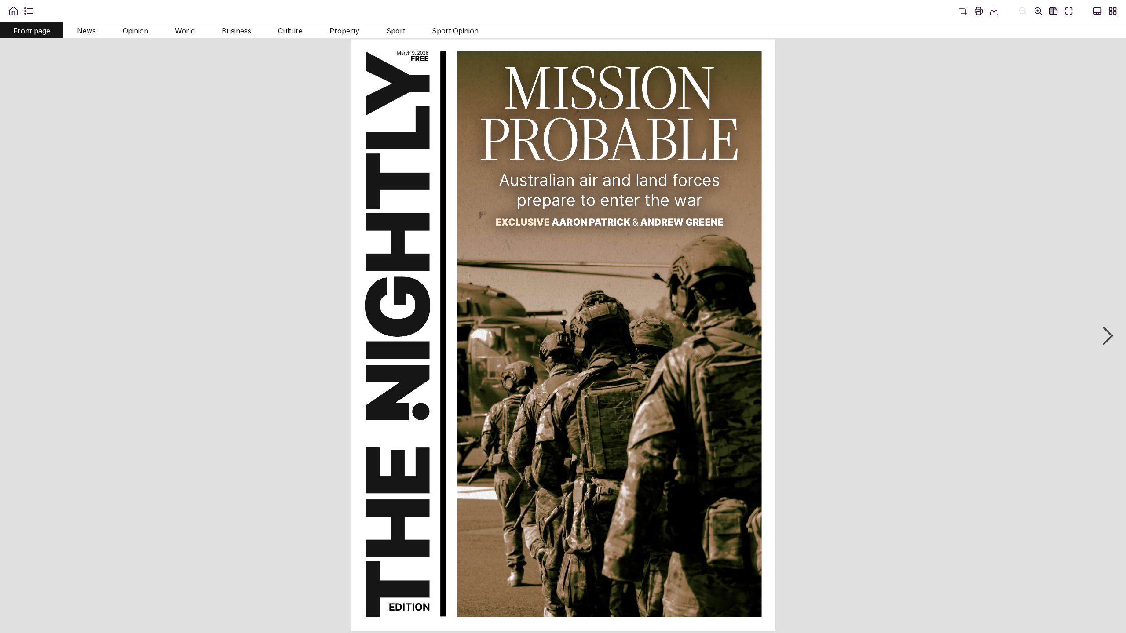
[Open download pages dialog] (994, 11)
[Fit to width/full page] (1053, 11)
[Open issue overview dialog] (1112, 11)
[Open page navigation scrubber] (1097, 11)
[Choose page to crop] (963, 11)
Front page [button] (31, 30)
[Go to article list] (28, 11)
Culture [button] (290, 30)
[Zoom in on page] (1038, 11)
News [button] (86, 30)
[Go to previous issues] (13, 11)
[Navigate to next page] (1103, 336)
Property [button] (344, 30)
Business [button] (236, 30)
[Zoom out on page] (1022, 11)
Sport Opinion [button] (455, 30)
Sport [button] (395, 30)
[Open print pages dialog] (978, 11)
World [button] (185, 30)
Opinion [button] (135, 30)
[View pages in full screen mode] (1068, 11)
